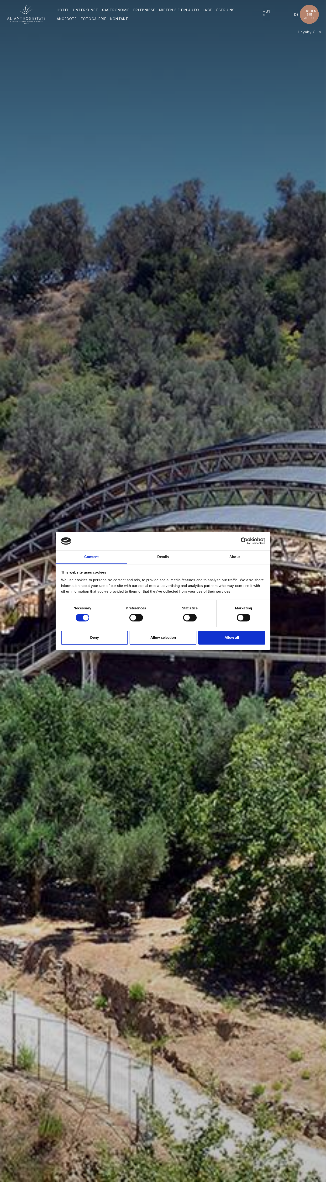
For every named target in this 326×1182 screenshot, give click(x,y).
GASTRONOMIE (116, 10)
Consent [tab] (91, 557)
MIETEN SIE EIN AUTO (179, 10)
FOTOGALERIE (93, 19)
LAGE (207, 10)
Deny (94, 637)
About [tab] (234, 557)
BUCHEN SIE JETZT (309, 14)
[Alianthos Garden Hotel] (26, 14)
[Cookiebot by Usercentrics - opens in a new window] (244, 541)
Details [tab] (163, 557)
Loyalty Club (309, 32)
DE (296, 14)
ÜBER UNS (225, 10)
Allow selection (163, 637)
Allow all (232, 637)
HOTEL (63, 10)
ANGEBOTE (67, 19)
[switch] (136, 618)
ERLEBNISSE (144, 10)
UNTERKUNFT (85, 10)
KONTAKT (119, 19)
